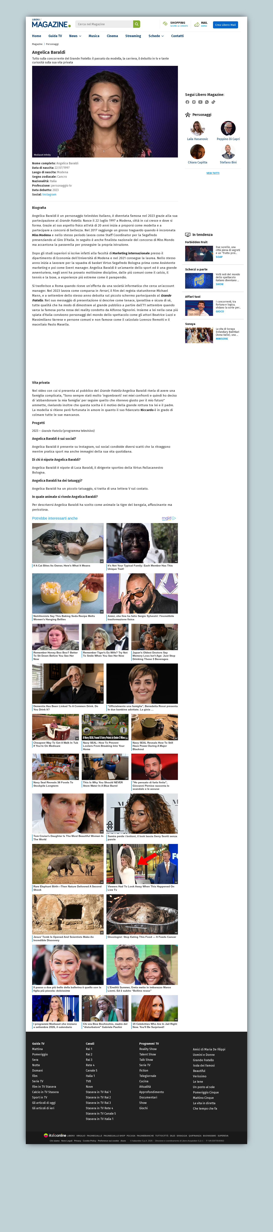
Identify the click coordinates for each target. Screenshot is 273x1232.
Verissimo (199, 1076)
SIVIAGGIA (182, 1136)
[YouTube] (200, 102)
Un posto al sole (204, 1087)
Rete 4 (90, 1065)
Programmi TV (149, 1043)
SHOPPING (179, 24)
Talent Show (147, 1054)
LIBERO (36, 19)
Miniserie (222, 338)
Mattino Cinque (203, 1098)
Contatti (177, 36)
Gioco (220, 311)
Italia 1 (90, 1076)
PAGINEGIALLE (94, 1136)
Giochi (143, 1108)
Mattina (37, 1049)
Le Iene (198, 1081)
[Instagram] (194, 102)
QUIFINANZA (195, 1136)
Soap (219, 257)
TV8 (88, 1081)
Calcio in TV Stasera (45, 1092)
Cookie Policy (89, 1141)
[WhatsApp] (207, 102)
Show (219, 284)
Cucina (143, 1081)
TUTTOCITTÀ (161, 1136)
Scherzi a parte (196, 269)
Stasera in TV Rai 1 (98, 1092)
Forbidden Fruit (196, 242)
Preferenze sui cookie (108, 1141)
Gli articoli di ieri (43, 1108)
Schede (154, 36)
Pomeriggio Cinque (206, 1092)
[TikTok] (213, 102)
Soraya (190, 324)
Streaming (133, 36)
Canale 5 (91, 1070)
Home (36, 36)
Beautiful (199, 1071)
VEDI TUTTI (213, 173)
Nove (89, 1086)
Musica (94, 36)
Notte (36, 1065)
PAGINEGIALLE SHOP (114, 1136)
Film (35, 1076)
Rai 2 (89, 1054)
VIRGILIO (80, 1136)
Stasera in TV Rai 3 (98, 1103)
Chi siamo (55, 1141)
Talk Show (146, 1060)
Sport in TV (39, 1097)
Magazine (37, 44)
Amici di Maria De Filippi (209, 1049)
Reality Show (148, 1049)
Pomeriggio (40, 1054)
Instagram (49, 194)
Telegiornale (147, 1076)
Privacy (77, 1141)
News (73, 36)
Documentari (148, 1097)
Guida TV (55, 36)
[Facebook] (187, 102)
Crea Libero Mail (225, 25)
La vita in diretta (204, 1103)
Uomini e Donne (204, 1055)
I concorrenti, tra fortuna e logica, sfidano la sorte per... (228, 304)
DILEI (172, 1136)
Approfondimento (151, 1092)
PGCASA (131, 1136)
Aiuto (123, 1141)
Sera (35, 1060)
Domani (37, 1070)
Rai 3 (89, 1060)
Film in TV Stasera (44, 1086)
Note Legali (66, 1141)
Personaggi (52, 44)
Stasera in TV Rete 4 (99, 1108)
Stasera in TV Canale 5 (101, 1113)
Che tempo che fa (205, 1108)
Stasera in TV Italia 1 (99, 1119)
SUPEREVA (223, 1136)
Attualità (145, 1086)
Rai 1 (89, 1049)
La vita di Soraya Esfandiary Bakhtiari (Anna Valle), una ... (227, 331)
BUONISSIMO (209, 1136)
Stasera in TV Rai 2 (98, 1097)
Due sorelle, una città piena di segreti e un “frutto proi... (228, 250)
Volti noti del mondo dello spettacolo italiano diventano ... (228, 277)
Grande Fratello (203, 1060)
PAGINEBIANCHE (145, 1136)
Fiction (143, 1070)
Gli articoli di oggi (44, 1103)
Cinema (112, 36)
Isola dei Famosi (204, 1065)
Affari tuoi (192, 297)
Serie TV (37, 1081)
